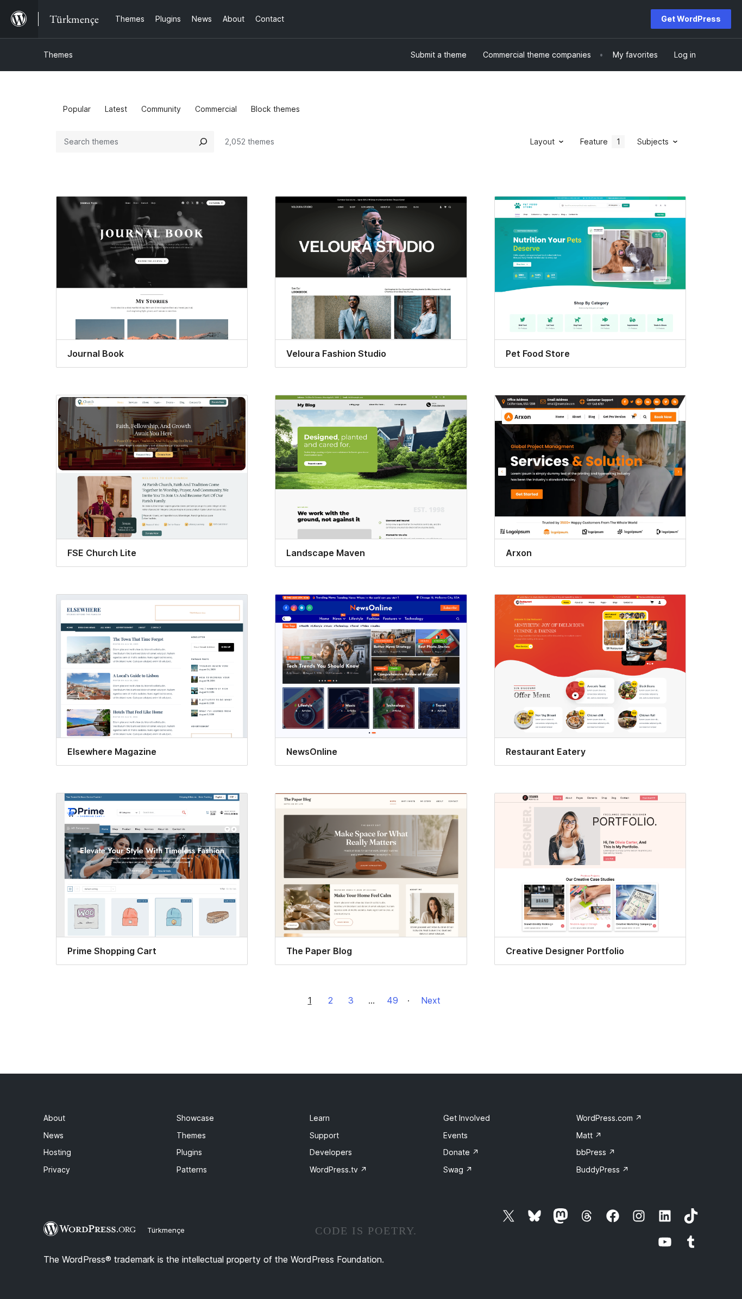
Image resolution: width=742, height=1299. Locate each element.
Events (455, 1135)
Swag (458, 1169)
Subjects (653, 141)
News (53, 1135)
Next (431, 1000)
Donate (461, 1152)
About (54, 1118)
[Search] (203, 142)
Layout (542, 141)
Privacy (56, 1169)
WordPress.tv (338, 1169)
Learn (320, 1118)
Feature (600, 141)
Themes (58, 54)
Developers (331, 1152)
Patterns (192, 1169)
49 (392, 1000)
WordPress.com (609, 1118)
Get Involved (466, 1118)
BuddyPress (602, 1169)
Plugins (189, 1152)
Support (324, 1135)
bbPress (595, 1152)
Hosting (57, 1152)
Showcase (195, 1118)
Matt (589, 1135)
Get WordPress (691, 18)
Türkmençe (166, 1230)
